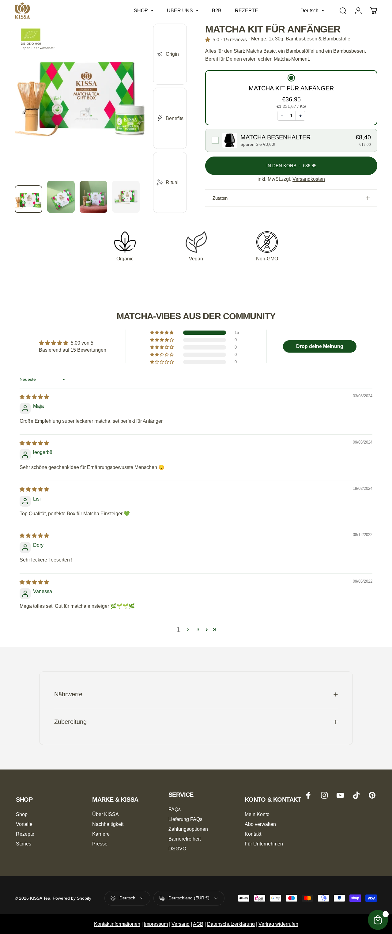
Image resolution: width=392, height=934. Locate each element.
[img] (34, 396)
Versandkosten (308, 179)
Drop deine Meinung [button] (319, 346)
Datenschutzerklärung (231, 924)
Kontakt (253, 834)
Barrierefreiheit (184, 838)
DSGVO (177, 848)
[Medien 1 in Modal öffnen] (82, 102)
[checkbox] (291, 140)
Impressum (156, 924)
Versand (181, 924)
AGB (198, 924)
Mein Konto (257, 814)
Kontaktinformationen (117, 924)
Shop (22, 814)
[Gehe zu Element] (28, 199)
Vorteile (24, 824)
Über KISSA (105, 814)
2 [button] (188, 629)
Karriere (101, 834)
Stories (23, 843)
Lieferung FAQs (185, 819)
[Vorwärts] (133, 112)
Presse (99, 843)
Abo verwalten (260, 824)
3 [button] (198, 629)
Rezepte (25, 834)
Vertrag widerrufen (278, 924)
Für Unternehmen (264, 843)
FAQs (174, 809)
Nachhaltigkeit (107, 824)
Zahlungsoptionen (188, 829)
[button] (291, 92)
